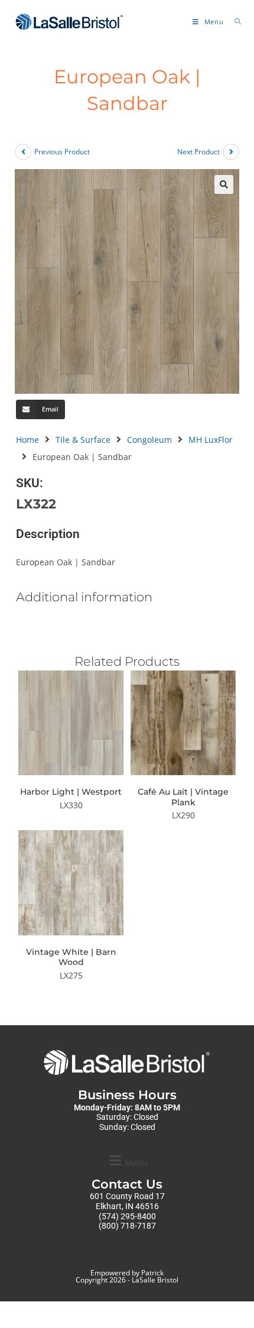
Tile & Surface (83, 439)
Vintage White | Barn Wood (71, 957)
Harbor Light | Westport (71, 792)
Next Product (198, 152)
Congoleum (149, 439)
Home (27, 439)
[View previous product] (23, 152)
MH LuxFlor (210, 439)
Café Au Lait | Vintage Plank (183, 797)
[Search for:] (234, 21)
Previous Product (62, 152)
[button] (223, 184)
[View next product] (231, 152)
